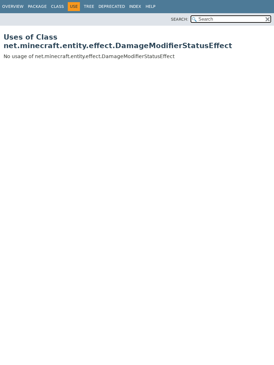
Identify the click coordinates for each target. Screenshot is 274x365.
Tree (89, 6)
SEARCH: (179, 19)
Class (57, 6)
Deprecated (111, 6)
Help (151, 6)
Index (135, 6)
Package (37, 6)
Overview (13, 6)
